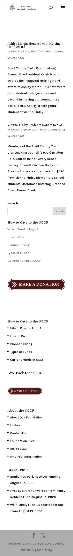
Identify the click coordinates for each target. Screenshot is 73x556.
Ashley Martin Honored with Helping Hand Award (34, 45)
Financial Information (26, 456)
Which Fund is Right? (23, 229)
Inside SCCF (18, 449)
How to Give (16, 237)
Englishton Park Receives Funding (35, 476)
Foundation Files (22, 441)
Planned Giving (18, 245)
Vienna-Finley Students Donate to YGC (35, 125)
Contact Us (18, 433)
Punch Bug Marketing (36, 550)
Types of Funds (18, 253)
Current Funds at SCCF (24, 261)
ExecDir (16, 51)
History (15, 425)
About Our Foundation (26, 417)
